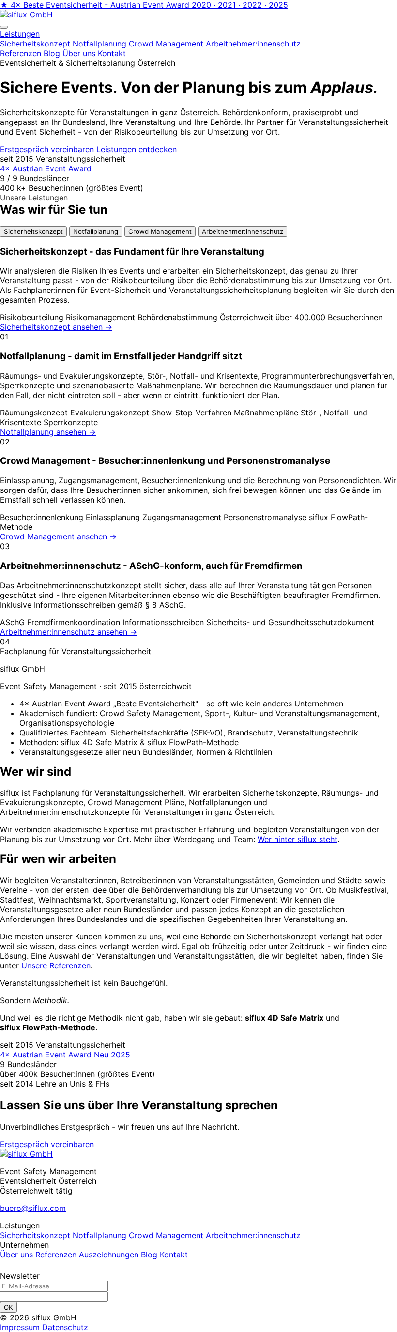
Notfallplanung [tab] (95, 231)
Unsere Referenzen (56, 965)
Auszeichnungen (108, 1254)
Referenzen (20, 53)
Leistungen (20, 34)
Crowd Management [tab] (160, 231)
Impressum (20, 1327)
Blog (52, 53)
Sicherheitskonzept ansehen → (56, 327)
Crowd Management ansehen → (58, 536)
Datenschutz (65, 1327)
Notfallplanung (99, 1235)
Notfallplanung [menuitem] (99, 43)
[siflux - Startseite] (26, 14)
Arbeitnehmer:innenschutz (253, 1235)
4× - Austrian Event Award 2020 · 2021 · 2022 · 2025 (144, 5)
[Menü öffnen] (4, 27)
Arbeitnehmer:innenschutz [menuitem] (253, 43)
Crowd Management (166, 1235)
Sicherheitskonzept (35, 1235)
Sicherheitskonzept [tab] (33, 231)
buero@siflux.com (33, 1208)
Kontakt (112, 53)
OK (8, 1307)
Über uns (78, 53)
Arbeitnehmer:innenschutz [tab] (242, 231)
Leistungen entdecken (136, 149)
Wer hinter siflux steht (297, 839)
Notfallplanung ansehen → (48, 432)
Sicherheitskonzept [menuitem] (35, 43)
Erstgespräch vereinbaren (47, 149)
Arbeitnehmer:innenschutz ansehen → (68, 632)
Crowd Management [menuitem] (166, 43)
